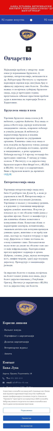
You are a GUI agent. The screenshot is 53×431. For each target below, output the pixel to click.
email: (17, 383)
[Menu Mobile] (29, 49)
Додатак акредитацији (16, 342)
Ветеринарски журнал (16, 348)
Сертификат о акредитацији (19, 336)
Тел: (14, 378)
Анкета (8, 354)
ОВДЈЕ (7, 174)
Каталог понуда (12, 330)
